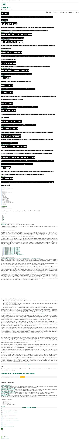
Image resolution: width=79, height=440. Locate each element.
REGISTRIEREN (8, 1)
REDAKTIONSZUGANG (15, 1)
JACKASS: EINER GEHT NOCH (14, 146)
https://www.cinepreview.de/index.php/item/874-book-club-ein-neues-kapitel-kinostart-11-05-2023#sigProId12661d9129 (20, 258)
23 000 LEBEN (7, 92)
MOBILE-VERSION (4, 206)
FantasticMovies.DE (5, 2)
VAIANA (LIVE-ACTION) (11, 121)
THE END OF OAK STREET (12, 42)
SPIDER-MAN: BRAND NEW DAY (15, 70)
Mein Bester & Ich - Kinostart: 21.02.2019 (7, 389)
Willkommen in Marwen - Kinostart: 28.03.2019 (8, 392)
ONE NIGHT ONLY (9, 24)
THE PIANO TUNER (9, 128)
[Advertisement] (29, 289)
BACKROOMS (7, 178)
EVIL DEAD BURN (8, 110)
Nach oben (3, 406)
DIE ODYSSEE (7, 103)
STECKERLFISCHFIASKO (11, 52)
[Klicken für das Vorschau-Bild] (10, 223)
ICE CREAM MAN (8, 63)
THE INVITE (6, 78)
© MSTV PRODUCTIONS (5, 438)
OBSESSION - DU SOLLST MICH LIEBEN (18, 157)
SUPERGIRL (6, 168)
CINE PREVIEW (6, 6)
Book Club (3, 224)
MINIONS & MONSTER (11, 136)
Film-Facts (56, 12)
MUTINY (5, 13)
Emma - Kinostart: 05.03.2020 (6, 386)
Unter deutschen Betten (5, 395)
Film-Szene (63, 12)
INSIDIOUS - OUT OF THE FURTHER (16, 34)
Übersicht (49, 12)
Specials (71, 12)
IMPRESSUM (3, 1)
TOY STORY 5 (7, 85)
